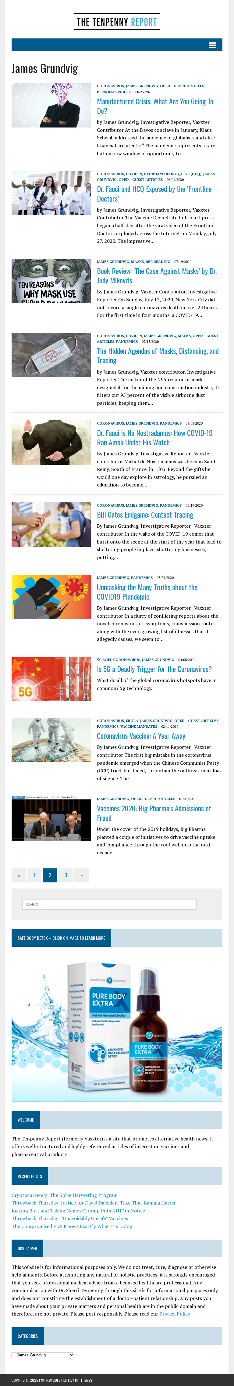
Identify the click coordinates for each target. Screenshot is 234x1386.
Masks (137, 261)
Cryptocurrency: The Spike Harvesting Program (65, 1195)
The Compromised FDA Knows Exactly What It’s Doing (72, 1226)
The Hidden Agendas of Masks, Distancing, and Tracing (158, 355)
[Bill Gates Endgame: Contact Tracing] (51, 542)
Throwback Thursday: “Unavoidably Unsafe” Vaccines (70, 1218)
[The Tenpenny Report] (117, 19)
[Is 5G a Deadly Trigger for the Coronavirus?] (51, 697)
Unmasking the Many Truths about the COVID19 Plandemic (147, 591)
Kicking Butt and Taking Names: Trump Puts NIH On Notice (78, 1210)
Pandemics (127, 341)
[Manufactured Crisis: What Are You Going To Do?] (51, 123)
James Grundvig (142, 86)
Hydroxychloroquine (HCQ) (172, 173)
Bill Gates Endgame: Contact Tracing (145, 514)
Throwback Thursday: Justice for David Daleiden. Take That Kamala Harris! (94, 1202)
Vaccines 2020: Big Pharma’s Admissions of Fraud (154, 813)
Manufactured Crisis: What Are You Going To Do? (155, 105)
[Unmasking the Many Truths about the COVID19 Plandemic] (51, 615)
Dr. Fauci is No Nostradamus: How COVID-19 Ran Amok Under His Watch (155, 437)
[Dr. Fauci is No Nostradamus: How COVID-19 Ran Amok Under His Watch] (51, 461)
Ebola (132, 720)
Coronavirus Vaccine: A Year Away (141, 735)
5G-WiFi (104, 659)
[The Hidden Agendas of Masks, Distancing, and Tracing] (51, 373)
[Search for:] (109, 903)
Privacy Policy (174, 1313)
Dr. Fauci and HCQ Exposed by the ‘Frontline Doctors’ (154, 193)
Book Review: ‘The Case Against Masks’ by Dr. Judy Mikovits (157, 275)
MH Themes (83, 1380)
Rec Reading (158, 261)
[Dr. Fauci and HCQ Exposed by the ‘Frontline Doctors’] (51, 211)
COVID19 (134, 173)
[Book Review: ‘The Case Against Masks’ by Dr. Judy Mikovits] (51, 299)
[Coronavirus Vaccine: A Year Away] (51, 758)
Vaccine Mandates (138, 726)
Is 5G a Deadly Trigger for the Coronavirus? (154, 668)
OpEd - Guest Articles (182, 86)
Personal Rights (114, 92)
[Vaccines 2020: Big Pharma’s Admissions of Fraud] (51, 836)
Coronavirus (110, 86)
